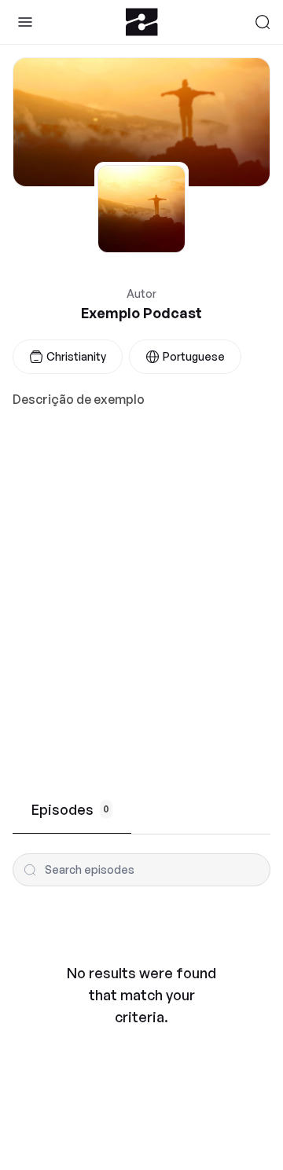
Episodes (70, 809)
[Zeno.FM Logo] (142, 22)
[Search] (262, 22)
